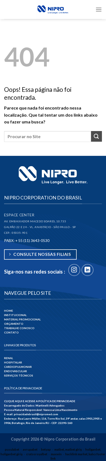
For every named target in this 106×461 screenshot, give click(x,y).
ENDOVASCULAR (15, 371)
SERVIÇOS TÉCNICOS (18, 375)
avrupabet (30, 449)
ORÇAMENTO (13, 323)
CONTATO (11, 332)
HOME (8, 310)
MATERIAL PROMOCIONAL (22, 319)
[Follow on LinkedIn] (87, 270)
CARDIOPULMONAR (18, 366)
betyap (46, 449)
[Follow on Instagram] (74, 270)
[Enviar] (96, 136)
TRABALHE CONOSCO (19, 328)
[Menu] (98, 9)
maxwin (56, 454)
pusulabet (12, 449)
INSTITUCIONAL (15, 315)
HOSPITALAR (13, 362)
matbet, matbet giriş (68, 449)
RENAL (8, 358)
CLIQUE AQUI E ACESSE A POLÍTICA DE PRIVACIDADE (39, 401)
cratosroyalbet (36, 454)
